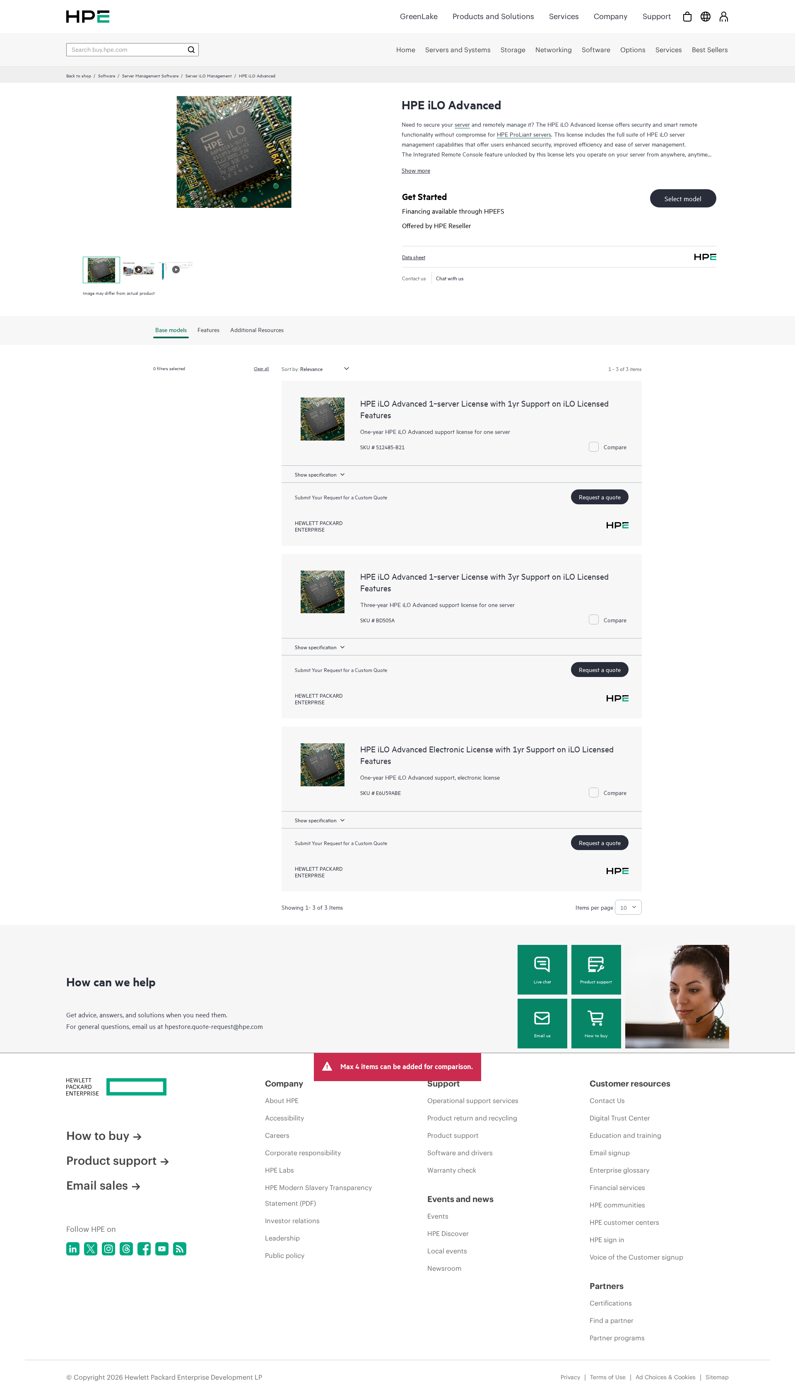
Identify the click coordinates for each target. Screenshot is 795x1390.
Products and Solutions (493, 16)
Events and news (460, 1199)
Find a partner (612, 1320)
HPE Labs (279, 1170)
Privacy (570, 1377)
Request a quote (600, 497)
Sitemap (717, 1377)
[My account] (724, 16)
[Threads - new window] (126, 1248)
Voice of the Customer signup (636, 1257)
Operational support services (472, 1100)
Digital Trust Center (620, 1118)
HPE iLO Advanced (414, 604)
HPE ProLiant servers (524, 134)
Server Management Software (150, 75)
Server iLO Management (209, 75)
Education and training (625, 1135)
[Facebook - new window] (144, 1248)
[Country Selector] (706, 16)
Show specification (316, 474)
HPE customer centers (624, 1222)
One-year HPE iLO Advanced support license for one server (435, 431)
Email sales (97, 1185)
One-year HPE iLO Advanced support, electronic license (430, 777)
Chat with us (450, 278)
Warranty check (451, 1170)
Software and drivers (460, 1153)
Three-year (375, 604)
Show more (416, 170)
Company (611, 16)
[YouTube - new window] (162, 1248)
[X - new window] (90, 1248)
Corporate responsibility (303, 1153)
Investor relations (292, 1221)
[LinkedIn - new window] (73, 1248)
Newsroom (444, 1268)
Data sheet (413, 256)
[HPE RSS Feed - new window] (179, 1248)
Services (564, 16)
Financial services (617, 1187)
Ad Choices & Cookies (666, 1377)
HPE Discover (448, 1233)
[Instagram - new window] (108, 1248)
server (462, 124)
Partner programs (617, 1338)
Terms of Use (608, 1377)
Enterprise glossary (619, 1170)
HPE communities (617, 1205)
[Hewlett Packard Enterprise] (87, 16)
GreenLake (419, 16)
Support (657, 16)
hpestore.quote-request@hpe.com (214, 1026)
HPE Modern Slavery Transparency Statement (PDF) (318, 1195)
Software (106, 75)
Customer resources (630, 1083)
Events (437, 1216)
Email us (542, 1035)
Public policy (284, 1255)
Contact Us (607, 1100)
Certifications (611, 1303)
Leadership (282, 1238)
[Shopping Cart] (687, 16)
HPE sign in (607, 1240)
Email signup (610, 1153)
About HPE (282, 1100)
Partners (607, 1286)
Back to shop (78, 75)
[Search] (191, 49)
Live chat (542, 981)
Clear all (261, 368)
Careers (277, 1135)
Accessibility (284, 1118)
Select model (683, 198)
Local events (447, 1251)
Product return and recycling (472, 1118)
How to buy (596, 1035)
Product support (596, 981)
